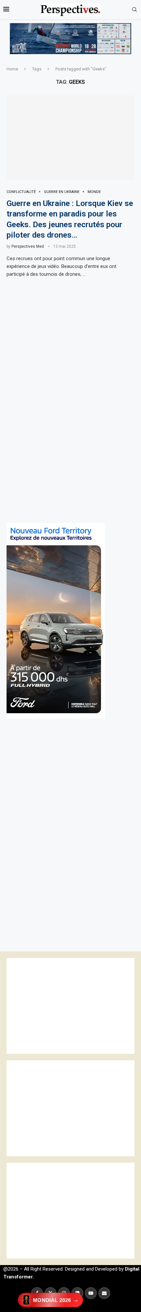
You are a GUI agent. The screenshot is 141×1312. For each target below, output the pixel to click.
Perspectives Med (27, 246)
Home (12, 68)
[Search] (134, 9)
